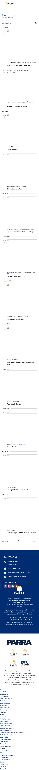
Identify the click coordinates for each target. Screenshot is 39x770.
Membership (4, 721)
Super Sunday (12, 447)
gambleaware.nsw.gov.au (21, 601)
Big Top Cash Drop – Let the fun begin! (21, 232)
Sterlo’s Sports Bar (6, 710)
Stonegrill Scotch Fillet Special (18, 490)
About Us (3, 744)
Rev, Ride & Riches (14, 404)
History (2, 748)
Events (4, 18)
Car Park (3, 766)
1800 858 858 (21, 603)
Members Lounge (6, 699)
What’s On (3, 692)
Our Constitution (6, 760)
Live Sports (4, 694)
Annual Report (5, 769)
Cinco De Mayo (12, 149)
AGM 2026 (3, 753)
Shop (2, 714)
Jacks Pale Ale (5, 719)
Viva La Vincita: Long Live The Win (19, 65)
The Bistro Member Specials (17, 106)
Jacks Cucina (4, 701)
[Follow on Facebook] (5, 586)
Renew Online (5, 726)
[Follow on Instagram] (9, 586)
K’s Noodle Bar (5, 708)
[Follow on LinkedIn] (12, 586)
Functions (3, 712)
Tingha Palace (5, 703)
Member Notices (6, 730)
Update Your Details (7, 728)
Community (4, 737)
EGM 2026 (3, 751)
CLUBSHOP (4, 717)
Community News (6, 739)
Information (4, 757)
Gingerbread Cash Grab (15, 319)
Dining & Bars (4, 696)
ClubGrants (4, 742)
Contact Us (4, 764)
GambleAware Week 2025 (16, 276)
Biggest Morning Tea (14, 189)
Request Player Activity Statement (12, 732)
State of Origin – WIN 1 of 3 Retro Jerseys (21, 533)
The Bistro (3, 705)
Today (19, 541)
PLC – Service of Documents (9, 735)
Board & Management (7, 755)
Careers (2, 762)
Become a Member (6, 723)
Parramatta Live (5, 746)
